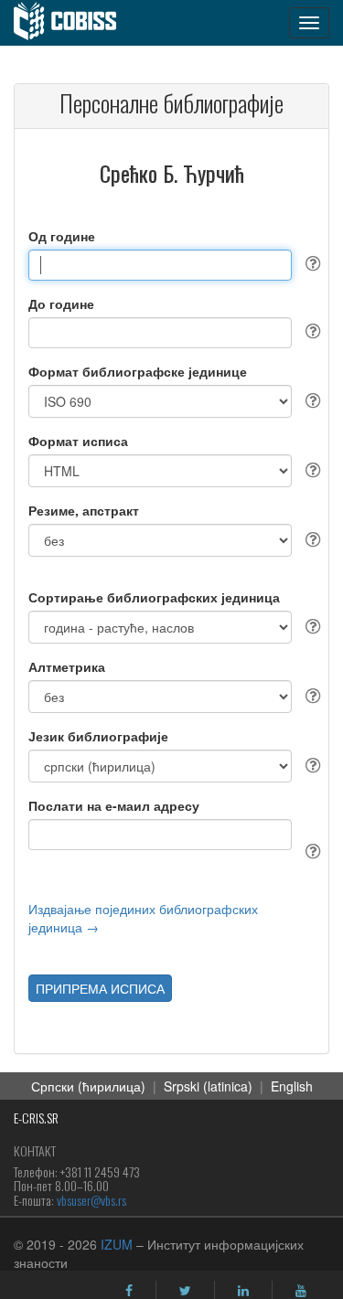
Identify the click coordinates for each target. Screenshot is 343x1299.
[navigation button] (309, 22)
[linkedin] (243, 1290)
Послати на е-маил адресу (113, 805)
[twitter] (185, 1290)
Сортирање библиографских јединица (154, 597)
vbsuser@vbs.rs (91, 1199)
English (292, 1086)
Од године (61, 236)
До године (61, 303)
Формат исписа (78, 440)
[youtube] (300, 1290)
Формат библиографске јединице (137, 371)
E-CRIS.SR (36, 1117)
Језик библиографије (98, 736)
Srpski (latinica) (208, 1086)
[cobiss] (74, 23)
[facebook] (129, 1290)
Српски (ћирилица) (88, 1086)
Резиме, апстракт (83, 510)
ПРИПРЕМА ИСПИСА (100, 988)
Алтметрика (66, 666)
